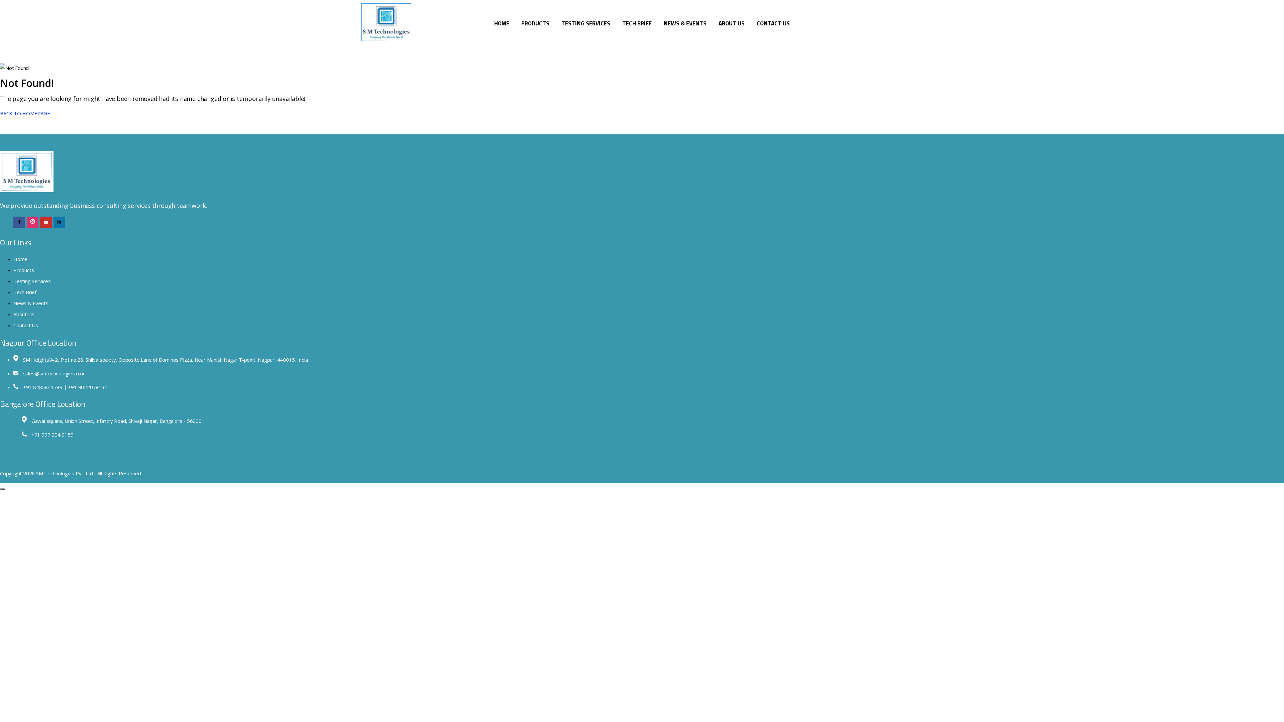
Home (501, 23)
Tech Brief (637, 23)
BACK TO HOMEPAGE (25, 113)
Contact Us (773, 23)
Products (535, 23)
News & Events (685, 23)
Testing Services (585, 23)
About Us (732, 23)
